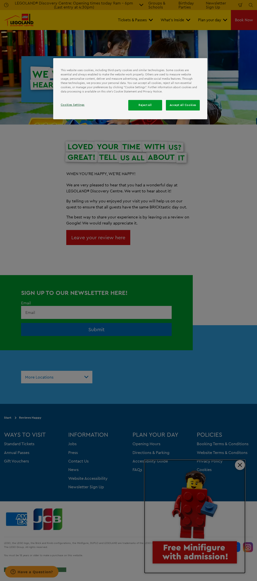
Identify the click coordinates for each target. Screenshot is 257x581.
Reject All (145, 105)
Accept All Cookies (183, 105)
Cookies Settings (73, 104)
